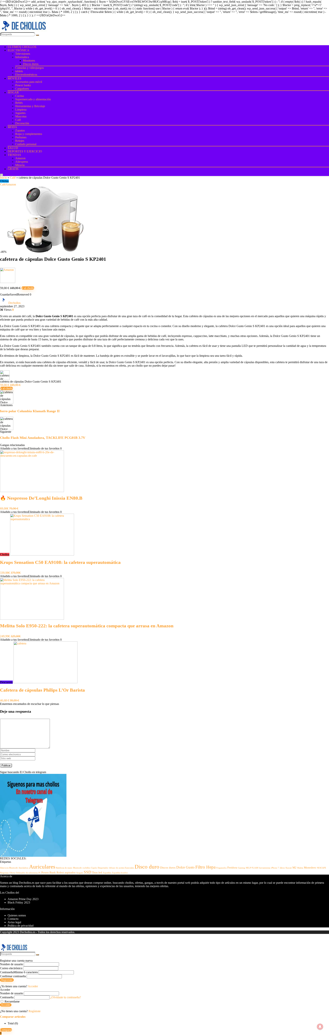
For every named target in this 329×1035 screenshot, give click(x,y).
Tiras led (97, 872)
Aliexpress (21, 161)
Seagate (79, 873)
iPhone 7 (275, 868)
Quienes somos (17, 915)
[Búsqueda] (37, 35)
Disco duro (147, 867)
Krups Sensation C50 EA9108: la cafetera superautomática (60, 562)
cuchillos (86, 868)
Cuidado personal (25, 144)
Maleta (300, 868)
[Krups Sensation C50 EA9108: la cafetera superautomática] (42, 554)
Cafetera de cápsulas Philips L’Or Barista (42, 690)
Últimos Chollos (22, 46)
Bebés (19, 102)
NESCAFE (321, 868)
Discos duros (30, 64)
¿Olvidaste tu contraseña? (65, 997)
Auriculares (42, 867)
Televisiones (22, 53)
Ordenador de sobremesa (27, 873)
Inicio (3, 177)
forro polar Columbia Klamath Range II (30, 411)
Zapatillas (107, 873)
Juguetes (20, 113)
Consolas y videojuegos (29, 67)
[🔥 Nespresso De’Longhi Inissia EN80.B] (32, 491)
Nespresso (4, 873)
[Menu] (1, 174)
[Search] (1, 175)
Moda (12, 127)
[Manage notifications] (320, 1027)
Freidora (232, 867)
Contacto (13, 918)
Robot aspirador (66, 872)
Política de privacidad (21, 925)
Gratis (13, 168)
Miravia (20, 165)
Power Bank (48, 872)
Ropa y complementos (28, 134)
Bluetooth (77, 868)
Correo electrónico (11, 968)
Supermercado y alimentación (33, 99)
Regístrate (7, 980)
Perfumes (20, 137)
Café (18, 119)
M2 (294, 867)
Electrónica (18, 50)
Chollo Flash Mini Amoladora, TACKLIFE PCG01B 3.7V (42, 438)
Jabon (282, 868)
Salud (13, 148)
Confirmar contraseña (13, 976)
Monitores (29, 60)
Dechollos (14, 302)
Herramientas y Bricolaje (30, 106)
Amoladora (23, 868)
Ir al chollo (27, 288)
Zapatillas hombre (120, 873)
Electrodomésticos (26, 74)
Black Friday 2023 (19, 902)
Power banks (23, 85)
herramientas (264, 868)
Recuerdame (12, 1001)
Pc (39, 873)
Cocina (19, 95)
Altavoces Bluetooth (9, 868)
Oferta (12, 873)
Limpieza (20, 109)
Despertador (103, 868)
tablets (19, 71)
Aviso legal (14, 922)
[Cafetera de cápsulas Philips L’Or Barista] (45, 682)
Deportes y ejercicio (25, 151)
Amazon (20, 158)
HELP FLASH (252, 868)
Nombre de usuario (11, 964)
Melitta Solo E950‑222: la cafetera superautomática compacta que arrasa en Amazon (86, 625)
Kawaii (289, 868)
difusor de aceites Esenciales (121, 868)
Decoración (22, 123)
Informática (22, 57)
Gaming (241, 868)
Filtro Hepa (205, 867)
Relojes (19, 140)
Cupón (94, 868)
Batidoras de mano (64, 868)
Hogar (13, 92)
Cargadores (22, 88)
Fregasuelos (221, 868)
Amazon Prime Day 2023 (23, 899)
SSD (87, 872)
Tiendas (14, 154)
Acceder (5, 1004)
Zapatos (20, 130)
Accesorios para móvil (28, 81)
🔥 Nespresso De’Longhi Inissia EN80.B (41, 498)
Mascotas (20, 116)
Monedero (310, 867)
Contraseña (19, 972)
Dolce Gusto (185, 867)
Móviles (14, 78)
